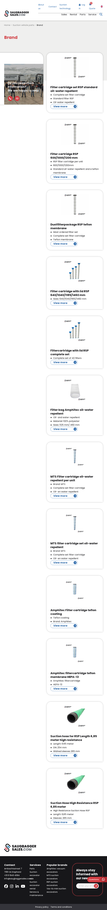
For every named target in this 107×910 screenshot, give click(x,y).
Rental (73, 14)
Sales (64, 14)
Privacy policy (41, 907)
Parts (83, 14)
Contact (52, 6)
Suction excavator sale (35, 875)
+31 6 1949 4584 (12, 875)
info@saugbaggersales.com (17, 878)
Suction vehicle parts (23, 25)
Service (92, 14)
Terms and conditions (61, 907)
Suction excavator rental (35, 885)
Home (7, 25)
